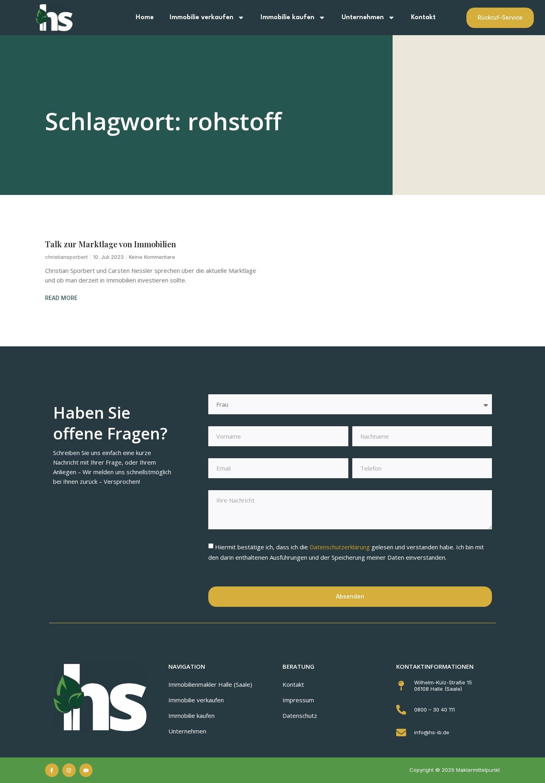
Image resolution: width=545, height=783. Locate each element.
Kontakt (423, 17)
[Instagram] (69, 770)
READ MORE (61, 297)
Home (145, 17)
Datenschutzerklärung (340, 547)
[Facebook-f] (52, 770)
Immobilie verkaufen (201, 17)
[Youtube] (86, 770)
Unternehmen (363, 17)
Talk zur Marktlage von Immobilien (110, 243)
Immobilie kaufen (287, 17)
